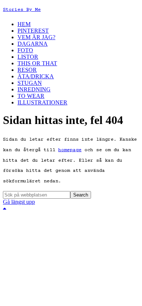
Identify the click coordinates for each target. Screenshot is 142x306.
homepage (70, 150)
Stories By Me (22, 9)
